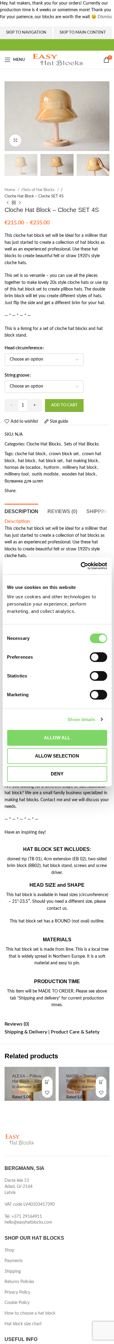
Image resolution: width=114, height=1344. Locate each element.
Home (10, 190)
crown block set (64, 454)
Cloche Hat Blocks (43, 444)
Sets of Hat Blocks (39, 190)
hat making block (82, 461)
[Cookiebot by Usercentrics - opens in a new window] (81, 566)
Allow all (57, 737)
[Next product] (20, 203)
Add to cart (64, 405)
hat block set (51, 461)
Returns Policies (19, 1282)
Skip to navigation (26, 33)
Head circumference (23, 348)
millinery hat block (80, 467)
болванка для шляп (24, 481)
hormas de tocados (22, 467)
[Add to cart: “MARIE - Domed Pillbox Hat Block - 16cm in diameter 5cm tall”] (101, 1082)
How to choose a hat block (30, 1313)
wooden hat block (78, 474)
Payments (14, 1261)
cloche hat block (30, 454)
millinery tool (17, 474)
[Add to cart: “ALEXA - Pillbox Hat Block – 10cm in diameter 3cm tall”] (47, 1082)
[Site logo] (58, 60)
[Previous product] (8, 203)
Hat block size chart (23, 1324)
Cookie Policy (17, 1303)
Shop (9, 1250)
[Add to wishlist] (47, 1092)
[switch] (98, 657)
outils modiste (45, 474)
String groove (17, 375)
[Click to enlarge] (15, 140)
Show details (81, 719)
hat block (26, 461)
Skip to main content (83, 33)
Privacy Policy (17, 1292)
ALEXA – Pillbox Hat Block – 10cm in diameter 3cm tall (29, 1081)
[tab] (21, 511)
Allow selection (57, 755)
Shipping (13, 1271)
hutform (51, 467)
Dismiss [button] (105, 17)
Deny (57, 773)
